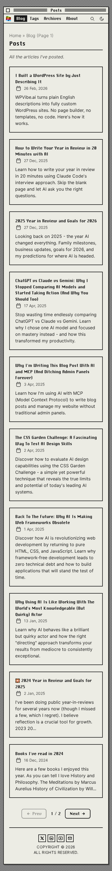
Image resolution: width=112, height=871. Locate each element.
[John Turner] (8, 18)
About (72, 18)
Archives (52, 18)
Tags (34, 18)
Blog (20, 18)
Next (75, 813)
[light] (101, 18)
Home (15, 35)
